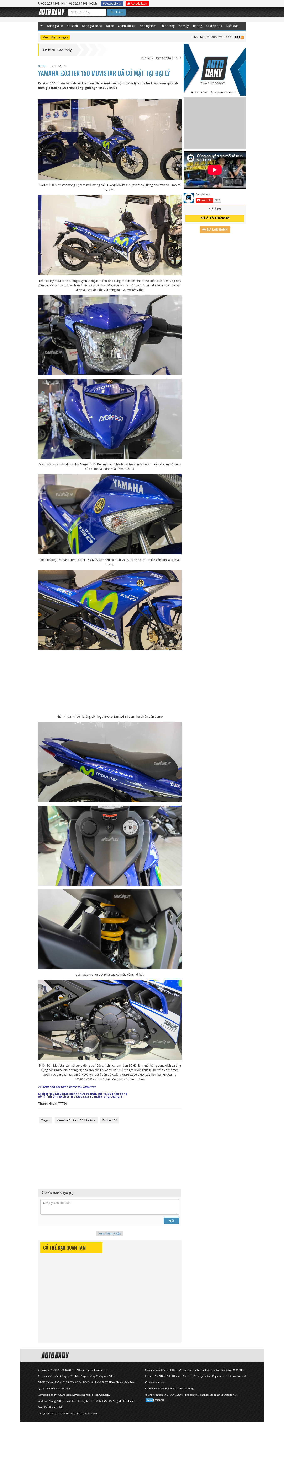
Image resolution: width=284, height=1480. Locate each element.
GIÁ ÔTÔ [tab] (215, 209)
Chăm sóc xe (126, 26)
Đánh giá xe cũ (92, 26)
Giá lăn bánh (216, 229)
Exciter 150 (109, 1120)
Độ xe (110, 26)
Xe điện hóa (214, 26)
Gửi (171, 1221)
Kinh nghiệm (148, 26)
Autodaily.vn (113, 3)
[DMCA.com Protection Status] (155, 1399)
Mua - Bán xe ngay (55, 37)
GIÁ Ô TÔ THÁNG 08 (214, 218)
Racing (197, 26)
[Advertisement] (109, 682)
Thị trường (167, 26)
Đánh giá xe (55, 26)
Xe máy (184, 26)
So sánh (72, 26)
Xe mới (49, 50)
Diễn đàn (232, 26)
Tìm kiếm (116, 12)
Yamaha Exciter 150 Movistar (76, 1120)
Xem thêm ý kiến (110, 1233)
